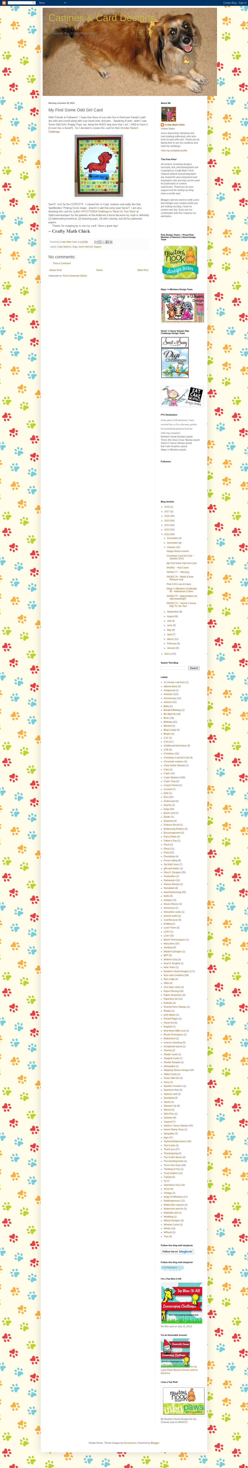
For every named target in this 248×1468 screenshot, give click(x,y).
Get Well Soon (171, 864)
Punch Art (169, 1022)
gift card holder (171, 868)
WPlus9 (168, 1232)
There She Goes (172, 1165)
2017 (167, 511)
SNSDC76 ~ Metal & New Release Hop (180, 578)
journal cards (170, 915)
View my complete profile (174, 150)
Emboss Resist (171, 824)
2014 (167, 525)
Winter (167, 1228)
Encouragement (172, 832)
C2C (166, 738)
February (172, 643)
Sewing (168, 1050)
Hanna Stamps (171, 884)
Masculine (169, 943)
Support (97, 247)
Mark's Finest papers (174, 939)
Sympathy (169, 1133)
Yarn (166, 1236)
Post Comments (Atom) (75, 275)
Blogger (155, 1443)
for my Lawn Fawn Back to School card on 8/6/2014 (179, 1370)
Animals (168, 694)
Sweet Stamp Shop (174, 1129)
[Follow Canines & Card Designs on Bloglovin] (177, 1253)
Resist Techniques (173, 1034)
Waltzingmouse (172, 1200)
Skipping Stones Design (176, 1070)
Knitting (168, 923)
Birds (166, 718)
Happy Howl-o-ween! (178, 551)
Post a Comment (62, 263)
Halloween (169, 880)
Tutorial (168, 1177)
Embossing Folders (174, 829)
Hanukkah (169, 888)
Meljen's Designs (173, 951)
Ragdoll (168, 1026)
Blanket (168, 725)
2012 (167, 534)
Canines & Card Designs (101, 17)
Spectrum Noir (171, 1090)
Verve (167, 1189)
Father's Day (170, 840)
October (171, 547)
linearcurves (130, 1443)
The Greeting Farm (173, 1161)
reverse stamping (173, 1042)
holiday (167, 900)
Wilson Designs (172, 1220)
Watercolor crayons (174, 1204)
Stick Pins (169, 1113)
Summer (168, 1117)
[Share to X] (103, 242)
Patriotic (168, 1003)
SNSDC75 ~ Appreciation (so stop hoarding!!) (182, 597)
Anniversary (170, 698)
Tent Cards (169, 1145)
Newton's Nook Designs (176, 971)
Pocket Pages (171, 1018)
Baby (166, 706)
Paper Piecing (171, 991)
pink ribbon (170, 1014)
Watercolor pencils (173, 1208)
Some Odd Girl (86, 247)
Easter (167, 817)
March (170, 639)
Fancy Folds (170, 836)
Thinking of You (172, 1169)
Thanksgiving (171, 1153)
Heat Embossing (172, 892)
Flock (166, 844)
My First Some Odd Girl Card (182, 563)
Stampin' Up (170, 1105)
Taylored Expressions (175, 1141)
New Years (169, 967)
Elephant (168, 821)
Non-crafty (169, 979)
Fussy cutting (170, 860)
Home (99, 270)
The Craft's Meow (173, 1157)
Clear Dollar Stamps (174, 765)
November (173, 542)
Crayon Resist (171, 785)
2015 (167, 520)
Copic (167, 773)
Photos (167, 1011)
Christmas (169, 753)
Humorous (169, 908)
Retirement (169, 1038)
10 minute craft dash (174, 682)
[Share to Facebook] (107, 242)
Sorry (166, 1082)
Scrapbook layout (173, 1046)
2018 (167, 507)
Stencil (167, 1109)
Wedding (168, 1216)
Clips (166, 769)
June (170, 625)
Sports (167, 1102)
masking (168, 947)
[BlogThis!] (100, 242)
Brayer (167, 733)
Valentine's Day (172, 1185)
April (169, 634)
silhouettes (169, 1066)
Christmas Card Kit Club (176, 757)
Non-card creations (174, 975)
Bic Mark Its (170, 714)
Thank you (169, 1149)
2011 (167, 653)
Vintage (168, 1193)
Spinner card (170, 1094)
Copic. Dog (170, 781)
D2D (166, 793)
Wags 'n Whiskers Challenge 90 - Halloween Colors (182, 590)
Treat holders (171, 1173)
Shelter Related (172, 1062)
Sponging (169, 1098)
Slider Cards (170, 1074)
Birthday (168, 722)
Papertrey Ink (171, 999)
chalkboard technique (175, 745)
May (169, 630)
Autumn (168, 702)
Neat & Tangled (172, 963)
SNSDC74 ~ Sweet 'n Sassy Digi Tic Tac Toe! (181, 604)
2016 (167, 516)
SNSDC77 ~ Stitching (178, 572)
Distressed (169, 801)
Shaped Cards (171, 1058)
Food (166, 852)
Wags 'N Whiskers (173, 1197)
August (171, 616)
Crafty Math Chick (175, 124)
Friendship (169, 856)
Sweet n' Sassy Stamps (176, 1125)
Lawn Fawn (170, 927)
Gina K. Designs (172, 872)
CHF (166, 749)
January (171, 648)
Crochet (168, 789)
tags (166, 1137)
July (169, 620)
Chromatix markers (174, 761)
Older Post (142, 270)
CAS (166, 741)
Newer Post (55, 270)
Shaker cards (171, 1054)
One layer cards (172, 987)
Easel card (169, 813)
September (173, 611)
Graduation (170, 876)
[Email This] (96, 242)
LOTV (167, 931)
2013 (167, 529)
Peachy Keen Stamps (175, 1007)
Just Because (171, 920)
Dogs (75, 247)
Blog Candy (170, 730)
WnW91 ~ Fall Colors (178, 567)
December (173, 538)
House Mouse (171, 904)
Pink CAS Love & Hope (179, 584)
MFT (166, 955)
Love (166, 935)
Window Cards (171, 1224)
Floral (167, 848)
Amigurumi (169, 690)
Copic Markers (64, 247)
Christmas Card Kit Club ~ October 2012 (180, 557)
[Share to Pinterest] (111, 242)
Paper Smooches (173, 995)
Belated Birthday (172, 710)
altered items (170, 686)
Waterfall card (171, 1212)
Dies (166, 797)
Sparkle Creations (173, 1086)
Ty (165, 1181)
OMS (166, 983)
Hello (166, 896)
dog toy (167, 805)
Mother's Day (170, 959)
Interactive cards (172, 912)
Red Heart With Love (175, 1030)
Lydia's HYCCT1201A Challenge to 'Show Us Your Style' (104, 211)
